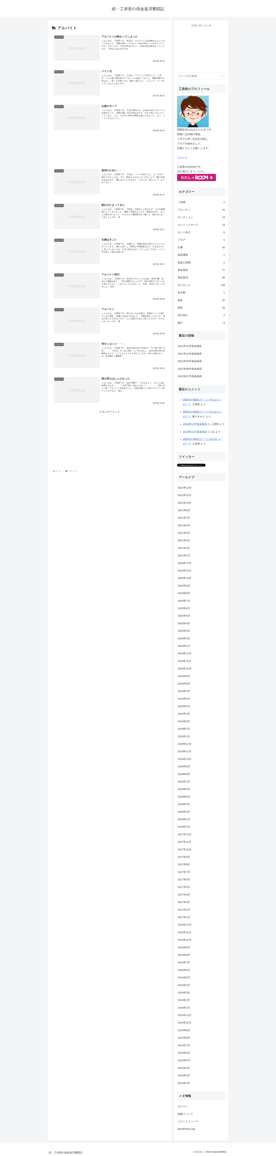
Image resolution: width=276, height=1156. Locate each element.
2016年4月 (184, 985)
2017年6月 (184, 879)
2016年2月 (184, 1000)
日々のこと (201, 285)
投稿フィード (185, 1114)
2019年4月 (184, 713)
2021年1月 (184, 555)
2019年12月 (184, 653)
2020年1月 (184, 646)
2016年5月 (184, 977)
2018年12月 (184, 743)
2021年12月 (184, 487)
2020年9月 (184, 585)
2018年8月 (184, 774)
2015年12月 (184, 1015)
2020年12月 (184, 563)
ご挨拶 (201, 202)
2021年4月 (184, 540)
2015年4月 (184, 1068)
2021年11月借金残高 (190, 346)
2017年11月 (184, 841)
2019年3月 (184, 721)
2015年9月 (184, 1030)
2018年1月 (184, 826)
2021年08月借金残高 (190, 368)
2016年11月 (184, 932)
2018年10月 (184, 759)
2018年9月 (184, 766)
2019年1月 (184, 736)
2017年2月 (184, 909)
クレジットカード (201, 224)
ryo (213, 431)
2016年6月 (184, 970)
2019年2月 (184, 728)
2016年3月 (184, 992)
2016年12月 (184, 924)
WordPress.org (186, 1129)
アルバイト (201, 209)
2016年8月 (184, 954)
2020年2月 (184, 638)
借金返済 (201, 277)
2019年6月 (184, 698)
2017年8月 (184, 864)
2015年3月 (184, 1075)
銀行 (201, 322)
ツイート (182, 157)
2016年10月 (184, 939)
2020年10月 (184, 578)
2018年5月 (184, 796)
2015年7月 (184, 1045)
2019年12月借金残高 (195, 424)
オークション (201, 217)
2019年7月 (184, 691)
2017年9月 (184, 857)
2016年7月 (184, 962)
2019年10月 (184, 668)
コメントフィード (188, 1121)
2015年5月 (184, 1060)
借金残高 (201, 270)
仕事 (201, 247)
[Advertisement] (109, 149)
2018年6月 (184, 789)
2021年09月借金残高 (190, 361)
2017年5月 (184, 887)
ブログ (201, 239)
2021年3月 (184, 548)
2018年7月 (184, 781)
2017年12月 (184, 834)
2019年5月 (184, 706)
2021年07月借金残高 (190, 376)
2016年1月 (184, 1007)
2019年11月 (184, 661)
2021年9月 (184, 510)
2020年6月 (184, 608)
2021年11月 (184, 495)
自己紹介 (201, 315)
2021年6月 (184, 525)
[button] (222, 76)
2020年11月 (184, 570)
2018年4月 (184, 804)
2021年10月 (184, 502)
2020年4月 (184, 623)
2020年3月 (184, 630)
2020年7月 (184, 600)
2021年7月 (184, 517)
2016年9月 (184, 947)
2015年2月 (184, 1083)
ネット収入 (201, 232)
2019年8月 (184, 683)
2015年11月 (184, 1022)
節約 (201, 307)
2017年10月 (184, 849)
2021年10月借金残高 (190, 353)
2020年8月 (184, 593)
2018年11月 (184, 751)
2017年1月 (184, 917)
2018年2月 (184, 819)
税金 (201, 300)
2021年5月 (184, 532)
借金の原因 (201, 262)
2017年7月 (184, 872)
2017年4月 (184, 894)
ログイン (183, 1106)
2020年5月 (184, 615)
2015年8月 (184, 1037)
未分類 (201, 292)
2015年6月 (184, 1052)
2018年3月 (184, 811)
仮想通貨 (201, 254)
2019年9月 (184, 676)
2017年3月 (184, 902)
